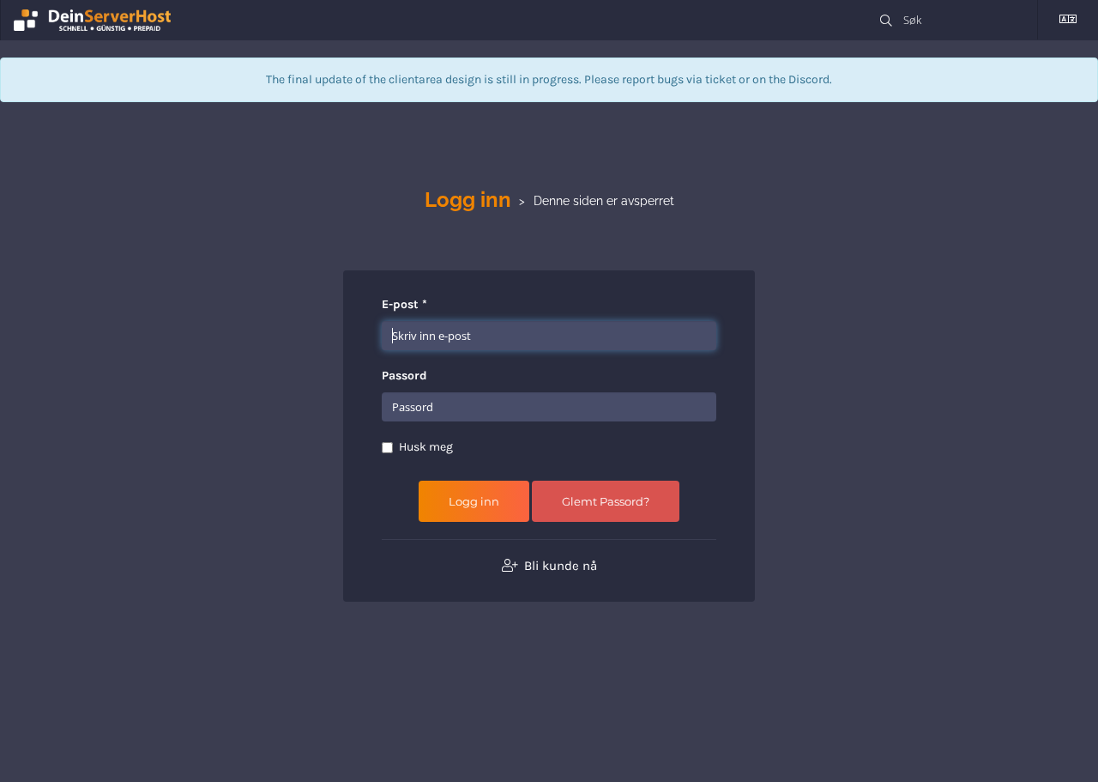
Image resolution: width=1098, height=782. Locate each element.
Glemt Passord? (605, 501)
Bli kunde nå (559, 565)
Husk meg (426, 446)
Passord (404, 375)
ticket (720, 79)
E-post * (404, 304)
